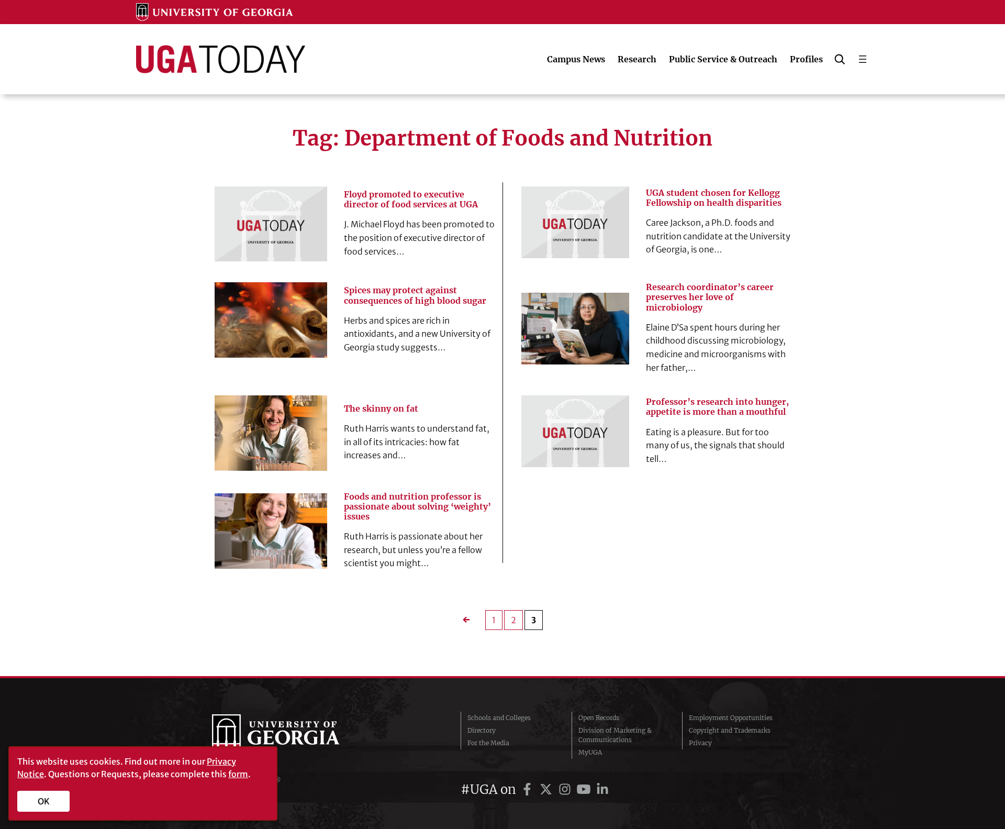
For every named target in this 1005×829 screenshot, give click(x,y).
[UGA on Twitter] (547, 789)
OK (44, 801)
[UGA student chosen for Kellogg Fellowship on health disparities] (575, 222)
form (238, 774)
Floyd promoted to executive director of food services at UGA (411, 199)
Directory (481, 730)
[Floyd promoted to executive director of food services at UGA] (271, 223)
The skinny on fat (381, 409)
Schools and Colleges (499, 718)
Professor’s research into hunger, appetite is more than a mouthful (717, 407)
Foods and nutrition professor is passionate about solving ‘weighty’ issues (417, 507)
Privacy (700, 743)
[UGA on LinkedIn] (602, 789)
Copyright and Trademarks (729, 730)
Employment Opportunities (731, 718)
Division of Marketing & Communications (615, 735)
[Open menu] (862, 59)
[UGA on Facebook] (528, 789)
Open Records (598, 718)
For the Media (488, 743)
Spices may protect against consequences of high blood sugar (415, 295)
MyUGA (590, 752)
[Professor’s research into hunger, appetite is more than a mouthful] (575, 431)
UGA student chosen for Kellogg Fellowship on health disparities (713, 198)
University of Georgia (290, 735)
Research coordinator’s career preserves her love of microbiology (710, 297)
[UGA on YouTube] (585, 789)
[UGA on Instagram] (566, 789)
